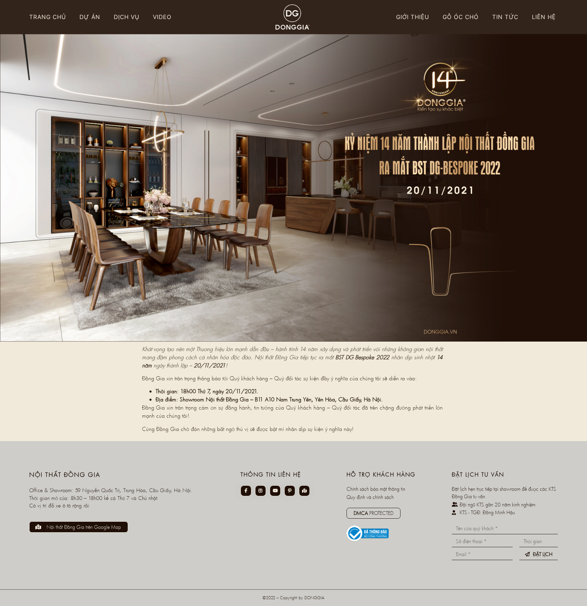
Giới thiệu (412, 17)
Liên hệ (544, 17)
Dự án (89, 17)
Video (162, 17)
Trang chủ (47, 17)
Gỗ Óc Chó (461, 17)
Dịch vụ (126, 17)
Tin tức (505, 17)
